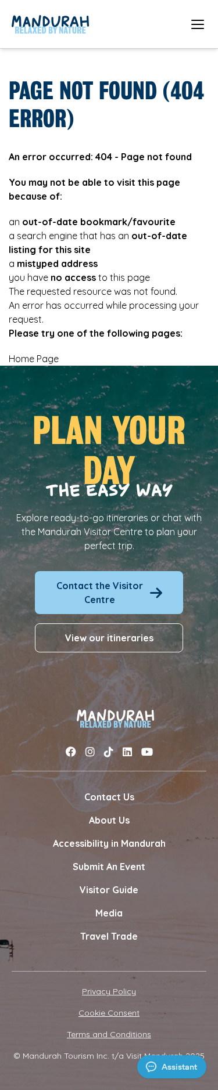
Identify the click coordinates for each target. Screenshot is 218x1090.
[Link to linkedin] (127, 751)
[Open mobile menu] (197, 24)
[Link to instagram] (90, 751)
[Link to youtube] (147, 751)
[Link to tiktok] (108, 751)
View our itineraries (109, 638)
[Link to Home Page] (50, 24)
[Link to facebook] (71, 751)
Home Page (34, 358)
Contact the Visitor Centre (99, 592)
